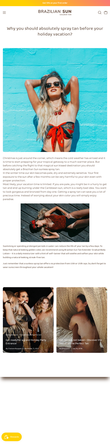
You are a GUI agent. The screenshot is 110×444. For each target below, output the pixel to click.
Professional (65, 398)
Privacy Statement (69, 423)
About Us (63, 388)
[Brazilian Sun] (55, 12)
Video (61, 413)
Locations (64, 408)
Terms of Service (68, 428)
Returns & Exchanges (70, 418)
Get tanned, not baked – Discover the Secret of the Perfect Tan (80, 342)
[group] (55, 3)
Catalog (62, 393)
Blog (61, 403)
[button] (99, 13)
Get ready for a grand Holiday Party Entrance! (26, 342)
